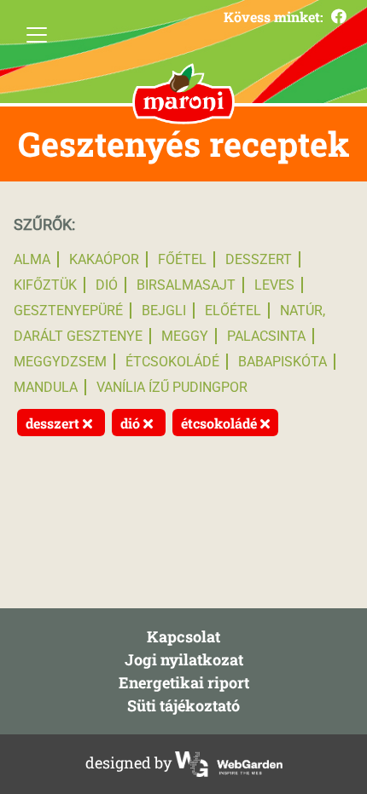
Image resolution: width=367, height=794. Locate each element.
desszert (258, 259)
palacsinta (266, 336)
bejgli (164, 310)
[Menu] (37, 35)
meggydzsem (60, 362)
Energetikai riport (184, 682)
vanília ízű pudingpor (172, 387)
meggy (184, 336)
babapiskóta (282, 362)
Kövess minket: (275, 17)
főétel (182, 259)
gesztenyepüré (68, 310)
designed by (130, 762)
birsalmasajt (186, 285)
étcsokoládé (172, 362)
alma (32, 259)
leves (274, 285)
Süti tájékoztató (183, 705)
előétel (233, 310)
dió (107, 285)
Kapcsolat (183, 636)
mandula (46, 387)
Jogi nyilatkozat (184, 659)
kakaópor (104, 259)
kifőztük (45, 285)
